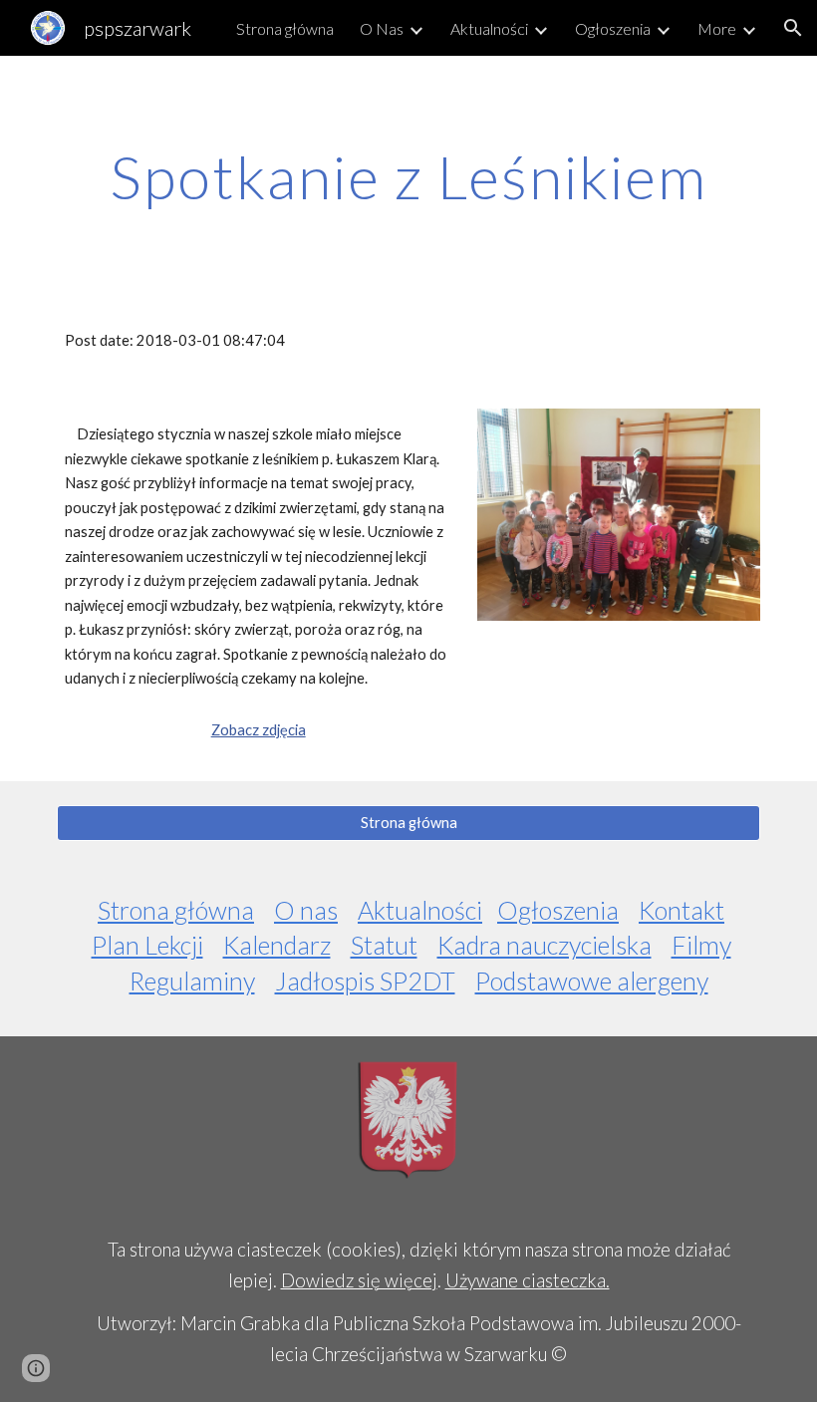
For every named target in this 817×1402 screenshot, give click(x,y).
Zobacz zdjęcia (258, 729)
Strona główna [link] (285, 28)
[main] (408, 176)
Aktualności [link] (489, 28)
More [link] (716, 28)
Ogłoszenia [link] (613, 28)
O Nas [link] (382, 28)
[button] (793, 28)
